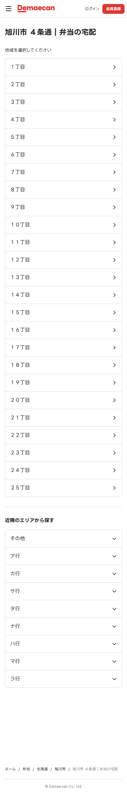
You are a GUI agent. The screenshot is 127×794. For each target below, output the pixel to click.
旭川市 (60, 769)
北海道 (42, 769)
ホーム (10, 769)
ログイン (92, 8)
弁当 (26, 769)
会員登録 (113, 9)
